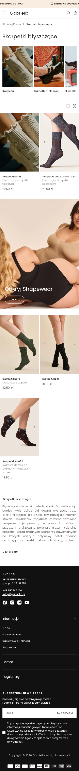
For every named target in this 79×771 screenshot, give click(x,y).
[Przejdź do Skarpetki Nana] (19, 142)
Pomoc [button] (7, 662)
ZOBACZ (14, 299)
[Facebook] (19, 602)
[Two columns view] (75, 106)
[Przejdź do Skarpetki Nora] (19, 344)
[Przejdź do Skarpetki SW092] (19, 427)
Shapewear (9, 647)
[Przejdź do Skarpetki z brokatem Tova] (59, 142)
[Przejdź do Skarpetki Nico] (59, 344)
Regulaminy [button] (11, 676)
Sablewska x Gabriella (16, 641)
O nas (6, 628)
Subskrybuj (65, 713)
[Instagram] (12, 602)
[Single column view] (68, 106)
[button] (4, 13)
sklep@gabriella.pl (13, 594)
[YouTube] (26, 602)
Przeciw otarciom (12, 634)
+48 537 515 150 (12, 590)
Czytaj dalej (10, 551)
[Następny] (34, 142)
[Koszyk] (75, 13)
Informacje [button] (10, 618)
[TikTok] (4, 602)
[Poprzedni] (4, 142)
